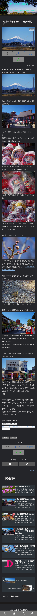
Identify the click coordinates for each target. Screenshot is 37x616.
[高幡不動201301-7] (18, 248)
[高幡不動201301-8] (18, 323)
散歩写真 (6, 438)
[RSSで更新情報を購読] (27, 464)
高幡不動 (14, 438)
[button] (32, 398)
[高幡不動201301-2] (18, 211)
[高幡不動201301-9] (18, 369)
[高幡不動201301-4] (18, 85)
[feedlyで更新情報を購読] (10, 464)
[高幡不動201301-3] (18, 182)
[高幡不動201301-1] (18, 154)
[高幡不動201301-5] (18, 116)
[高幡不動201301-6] (18, 291)
